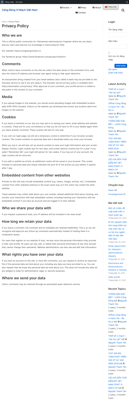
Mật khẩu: (113, 41)
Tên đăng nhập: (115, 29)
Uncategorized (115, 194)
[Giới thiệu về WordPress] (2, 2)
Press (83, 7)
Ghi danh (19, 2)
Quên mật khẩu (115, 72)
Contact (82, 12)
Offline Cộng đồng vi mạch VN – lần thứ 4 (117, 106)
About (98, 7)
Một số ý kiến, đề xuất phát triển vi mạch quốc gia (116, 211)
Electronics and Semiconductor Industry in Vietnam (117, 266)
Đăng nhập (9, 2)
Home (4, 22)
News (111, 190)
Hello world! (114, 277)
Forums (65, 7)
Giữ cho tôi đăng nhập (116, 58)
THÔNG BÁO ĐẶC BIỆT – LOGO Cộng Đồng (117, 124)
